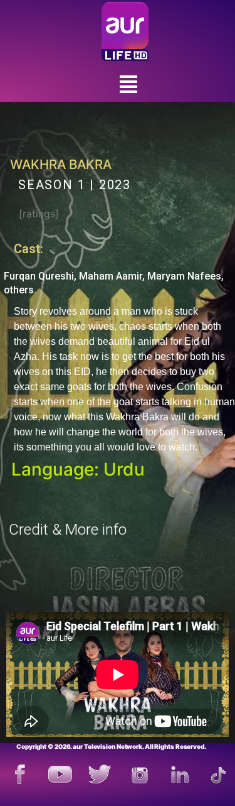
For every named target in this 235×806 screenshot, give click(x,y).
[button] (128, 84)
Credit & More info (68, 529)
